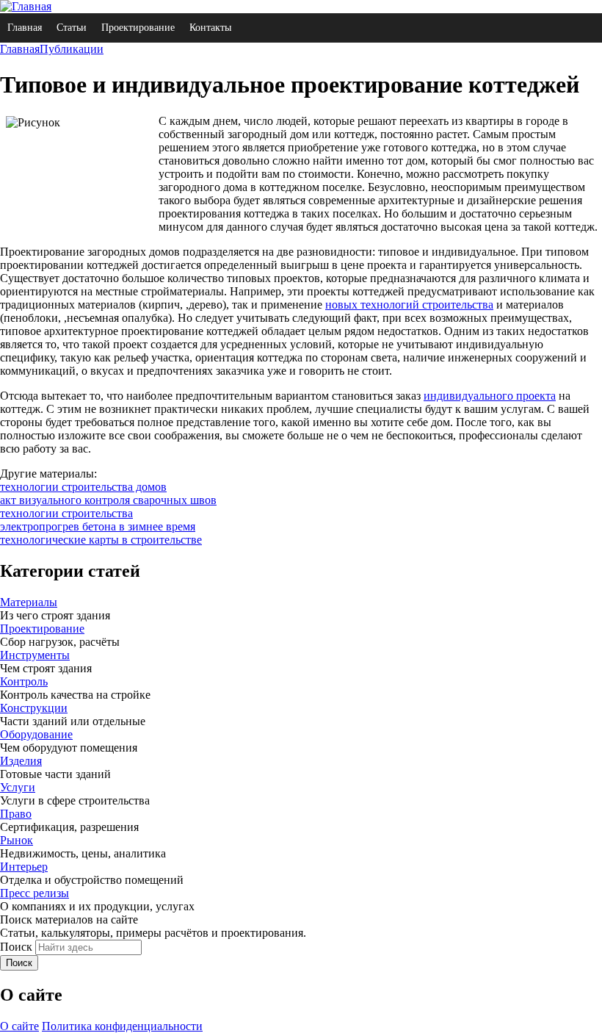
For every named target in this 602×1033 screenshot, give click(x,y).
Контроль (24, 681)
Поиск (16, 946)
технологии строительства (66, 513)
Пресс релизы (34, 893)
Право (16, 813)
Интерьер (24, 866)
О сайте (19, 1026)
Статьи (72, 27)
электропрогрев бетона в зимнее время (97, 526)
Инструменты (35, 655)
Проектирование (138, 27)
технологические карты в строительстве (101, 539)
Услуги (17, 787)
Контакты (210, 27)
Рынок (16, 840)
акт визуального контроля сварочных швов (108, 500)
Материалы (28, 602)
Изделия (21, 761)
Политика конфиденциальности (122, 1026)
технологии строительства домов (83, 486)
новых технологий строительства (409, 304)
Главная (24, 27)
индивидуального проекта (490, 395)
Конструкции (34, 708)
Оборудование (36, 734)
